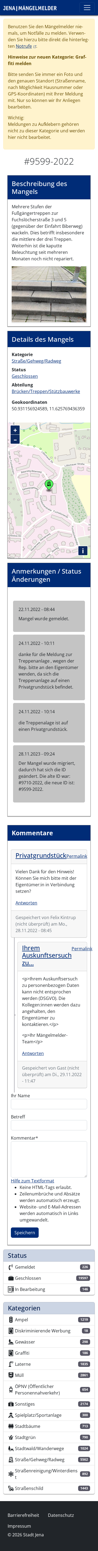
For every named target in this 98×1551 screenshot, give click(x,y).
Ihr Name (20, 1096)
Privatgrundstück (41, 855)
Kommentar (23, 1138)
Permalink (76, 856)
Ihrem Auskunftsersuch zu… (47, 955)
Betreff (18, 1117)
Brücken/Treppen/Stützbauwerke (46, 391)
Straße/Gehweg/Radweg (36, 361)
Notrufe (26, 46)
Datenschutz (61, 1515)
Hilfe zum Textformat (32, 1181)
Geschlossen (25, 376)
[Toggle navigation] (87, 7)
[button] (49, 294)
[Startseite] (32, 8)
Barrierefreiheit (23, 1515)
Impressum (19, 1526)
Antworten (26, 903)
